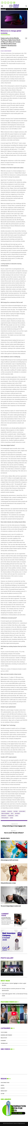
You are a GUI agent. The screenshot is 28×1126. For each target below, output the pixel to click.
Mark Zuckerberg (5, 813)
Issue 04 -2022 (4, 8)
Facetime (15, 811)
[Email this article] (26, 38)
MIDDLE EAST (4, 1090)
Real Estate (4, 1037)
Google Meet (22, 811)
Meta (12, 813)
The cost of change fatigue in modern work (11, 906)
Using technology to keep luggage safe (14, 826)
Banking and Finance (6, 1035)
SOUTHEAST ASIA (5, 1082)
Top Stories (4, 1032)
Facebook (9, 811)
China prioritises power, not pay (8, 883)
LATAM (2, 1093)
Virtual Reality (4, 817)
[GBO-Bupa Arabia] (12, 951)
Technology (4, 1043)
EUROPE (3, 1088)
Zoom (11, 817)
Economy (3, 811)
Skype (16, 815)
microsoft (3, 815)
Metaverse (17, 813)
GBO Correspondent (6, 50)
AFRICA (2, 1085)
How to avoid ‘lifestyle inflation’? (14, 833)
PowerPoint (11, 815)
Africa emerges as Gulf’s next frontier (9, 860)
